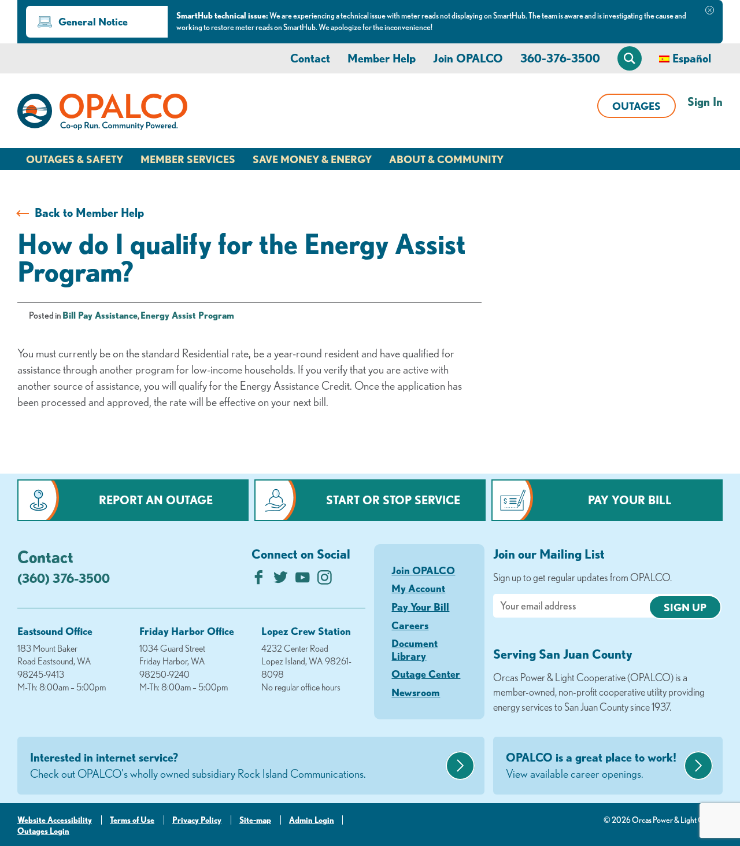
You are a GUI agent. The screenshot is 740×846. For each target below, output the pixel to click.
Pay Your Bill (630, 500)
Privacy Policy (196, 820)
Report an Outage (156, 500)
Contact (310, 58)
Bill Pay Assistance (100, 315)
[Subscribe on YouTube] (302, 580)
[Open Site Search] (629, 58)
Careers (409, 625)
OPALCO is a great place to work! (591, 765)
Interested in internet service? (198, 765)
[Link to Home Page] (102, 114)
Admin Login (311, 820)
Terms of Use (132, 820)
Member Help (381, 58)
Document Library (414, 649)
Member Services (187, 159)
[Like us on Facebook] (258, 580)
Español (691, 58)
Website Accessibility (54, 820)
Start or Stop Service (393, 500)
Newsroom (415, 692)
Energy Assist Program (187, 315)
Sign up (685, 607)
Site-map (255, 820)
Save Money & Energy (312, 159)
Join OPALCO (468, 58)
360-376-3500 (560, 58)
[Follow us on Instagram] (324, 580)
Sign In (705, 101)
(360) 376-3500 (63, 578)
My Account (418, 588)
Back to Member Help (89, 212)
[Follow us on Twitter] (280, 580)
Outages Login (43, 831)
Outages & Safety (74, 159)
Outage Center (425, 673)
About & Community (446, 159)
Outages (636, 106)
